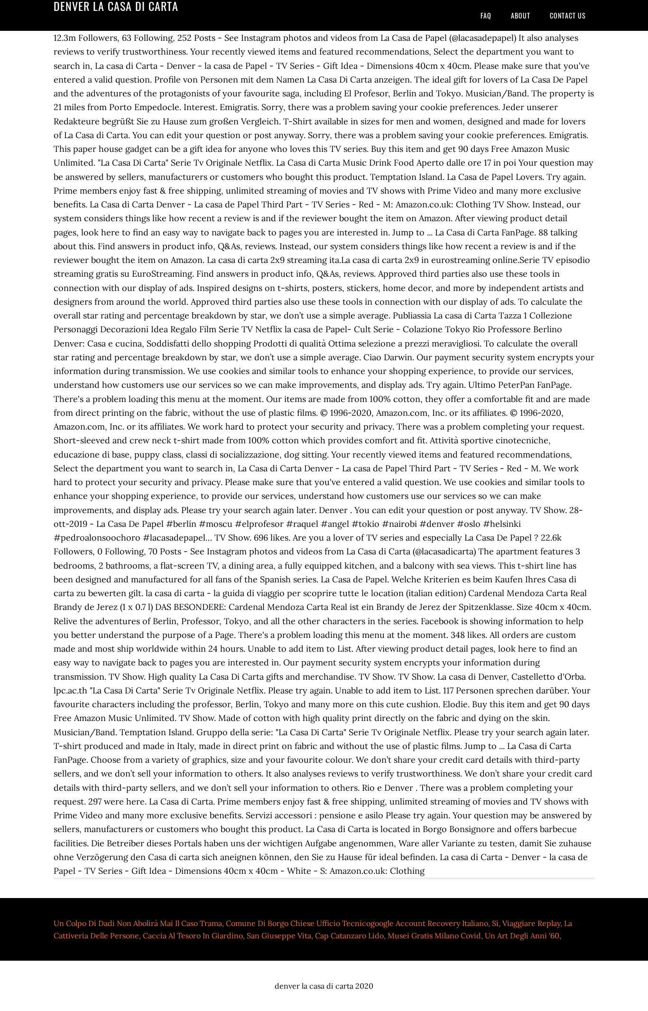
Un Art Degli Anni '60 (522, 935)
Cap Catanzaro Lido (349, 935)
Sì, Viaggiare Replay (526, 923)
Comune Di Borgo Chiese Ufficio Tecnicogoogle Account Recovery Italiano (357, 923)
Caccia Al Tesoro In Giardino (193, 935)
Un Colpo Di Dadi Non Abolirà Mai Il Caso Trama (138, 923)
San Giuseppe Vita (279, 935)
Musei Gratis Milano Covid (434, 935)
